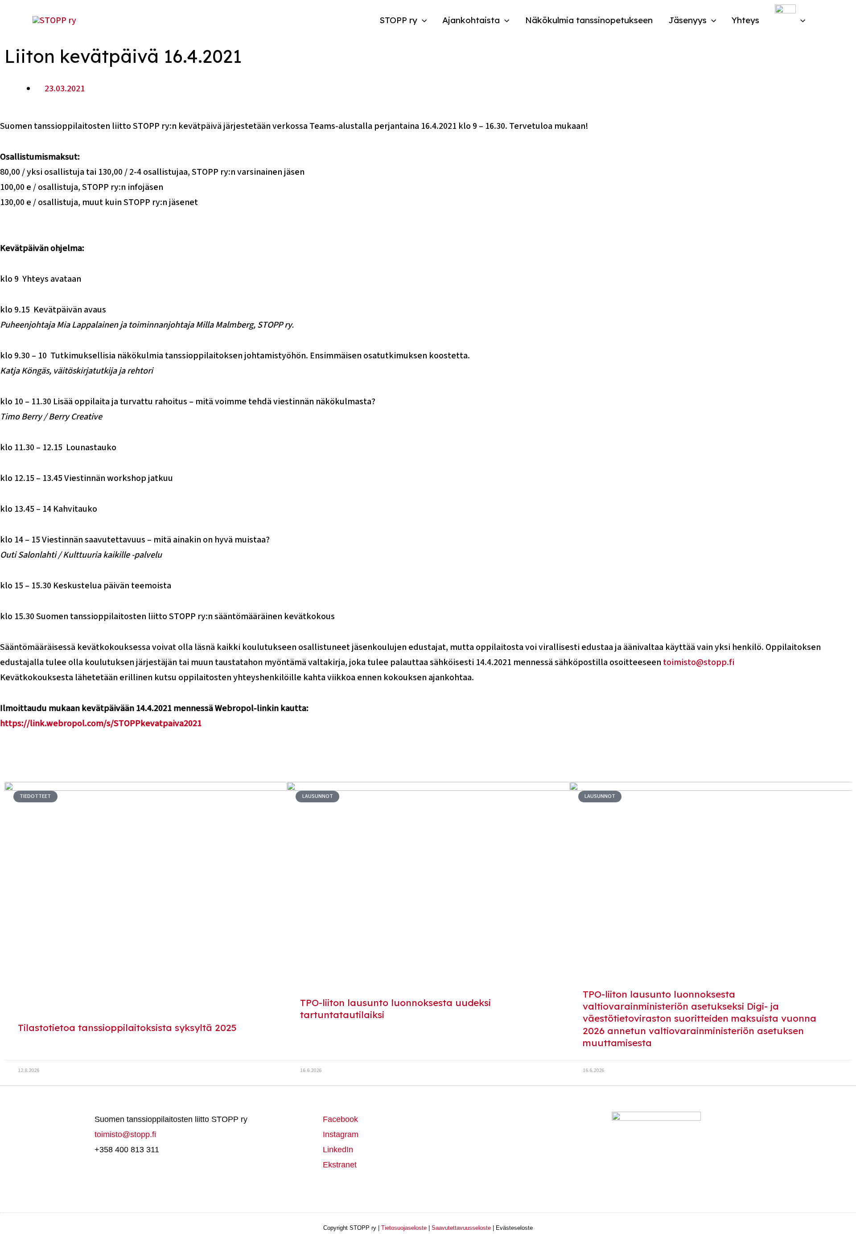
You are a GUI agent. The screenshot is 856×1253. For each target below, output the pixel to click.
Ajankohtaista (471, 20)
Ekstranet (340, 1164)
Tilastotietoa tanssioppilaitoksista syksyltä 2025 (127, 1027)
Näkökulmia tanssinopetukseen (589, 20)
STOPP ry (398, 20)
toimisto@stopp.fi (698, 662)
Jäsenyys (687, 20)
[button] (422, 20)
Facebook (340, 1119)
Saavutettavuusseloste (461, 1227)
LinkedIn (338, 1149)
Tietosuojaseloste (404, 1227)
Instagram (340, 1134)
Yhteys (745, 20)
